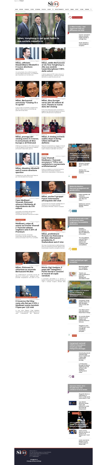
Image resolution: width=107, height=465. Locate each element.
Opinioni (87, 9)
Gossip (49, 9)
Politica (44, 9)
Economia (37, 9)
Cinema (72, 9)
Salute (67, 9)
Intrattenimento (59, 9)
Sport (76, 9)
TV (52, 9)
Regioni (21, 9)
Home (16, 9)
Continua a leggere (34, 61)
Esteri (32, 9)
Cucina (81, 9)
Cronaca (27, 9)
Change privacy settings (34, 461)
